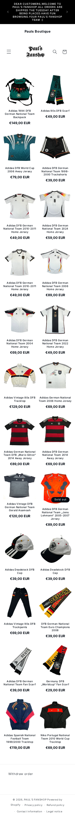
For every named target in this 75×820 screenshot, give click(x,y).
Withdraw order (20, 774)
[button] (9, 52)
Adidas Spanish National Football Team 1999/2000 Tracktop (19, 738)
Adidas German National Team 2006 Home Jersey (55, 399)
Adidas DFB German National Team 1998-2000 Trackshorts (55, 171)
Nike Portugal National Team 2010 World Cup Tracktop (55, 738)
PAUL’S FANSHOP (35, 799)
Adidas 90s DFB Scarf (55, 110)
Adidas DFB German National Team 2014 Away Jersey (55, 455)
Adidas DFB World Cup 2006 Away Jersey (19, 169)
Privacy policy (33, 805)
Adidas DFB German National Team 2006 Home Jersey (55, 286)
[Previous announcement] (7, 11)
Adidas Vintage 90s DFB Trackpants (19, 625)
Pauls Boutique (38, 31)
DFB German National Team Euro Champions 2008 (55, 627)
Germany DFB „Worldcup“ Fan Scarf (55, 683)
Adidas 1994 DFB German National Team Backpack (20, 114)
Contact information (29, 811)
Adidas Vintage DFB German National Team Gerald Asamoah (20, 507)
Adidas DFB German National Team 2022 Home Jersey (55, 343)
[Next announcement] (67, 11)
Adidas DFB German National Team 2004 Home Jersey (19, 343)
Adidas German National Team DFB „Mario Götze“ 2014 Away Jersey (20, 455)
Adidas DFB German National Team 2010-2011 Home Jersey (19, 228)
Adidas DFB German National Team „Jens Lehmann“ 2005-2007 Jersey (55, 513)
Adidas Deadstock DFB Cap (20, 571)
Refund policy (55, 805)
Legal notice (54, 811)
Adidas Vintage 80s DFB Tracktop (19, 399)
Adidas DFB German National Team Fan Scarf (20, 683)
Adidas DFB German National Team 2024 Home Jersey (55, 228)
